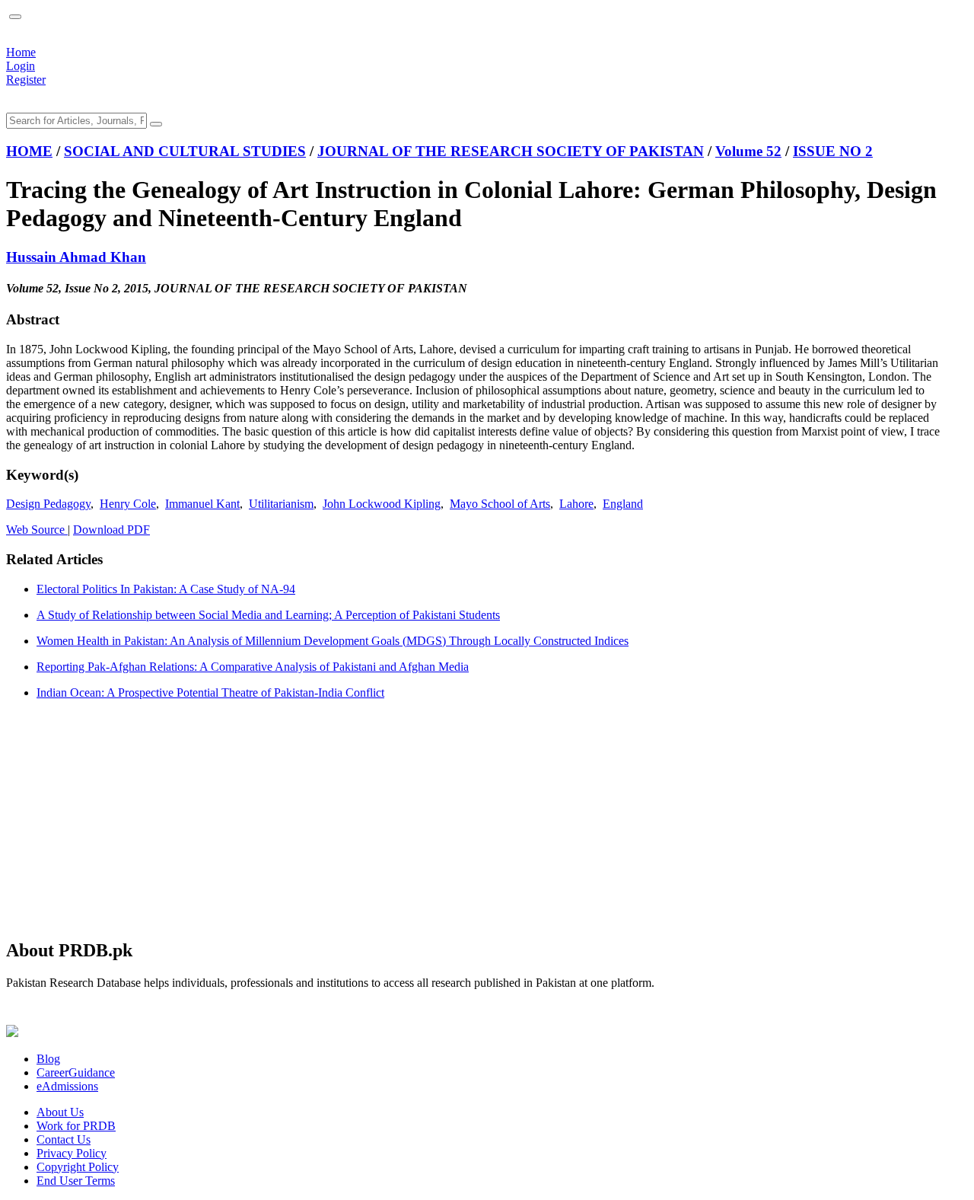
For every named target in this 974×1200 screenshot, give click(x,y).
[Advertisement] (462, 818)
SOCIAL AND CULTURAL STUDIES (185, 151)
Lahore (576, 503)
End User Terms (76, 1180)
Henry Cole (128, 503)
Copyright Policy (78, 1166)
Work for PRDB (76, 1125)
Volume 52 (748, 151)
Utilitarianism (281, 503)
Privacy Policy (72, 1153)
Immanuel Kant (202, 503)
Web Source (37, 529)
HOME (29, 151)
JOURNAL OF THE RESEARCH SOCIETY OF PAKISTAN (510, 151)
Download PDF (111, 529)
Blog (48, 1058)
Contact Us (64, 1139)
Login (20, 65)
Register (26, 79)
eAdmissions (67, 1086)
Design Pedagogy (48, 503)
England (623, 503)
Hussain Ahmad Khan (76, 257)
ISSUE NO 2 (833, 151)
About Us (60, 1112)
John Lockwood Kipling (382, 503)
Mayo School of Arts (500, 503)
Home (21, 52)
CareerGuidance (76, 1072)
